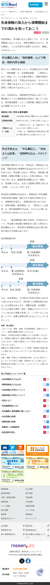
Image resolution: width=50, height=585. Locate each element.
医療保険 (4, 489)
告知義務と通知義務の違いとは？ (16, 411)
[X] (21, 561)
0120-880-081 (20, 569)
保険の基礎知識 (26, 12)
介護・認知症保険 (8, 497)
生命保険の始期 (9, 416)
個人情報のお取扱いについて (35, 535)
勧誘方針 (29, 526)
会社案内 (4, 526)
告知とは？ (7, 400)
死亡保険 (29, 493)
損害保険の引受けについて (13, 395)
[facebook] (28, 561)
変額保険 (4, 502)
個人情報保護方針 (8, 534)
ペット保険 (5, 506)
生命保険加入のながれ (11, 379)
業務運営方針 (6, 530)
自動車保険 (30, 506)
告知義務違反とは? (10, 406)
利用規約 (29, 514)
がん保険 (29, 489)
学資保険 (29, 497)
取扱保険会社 (31, 530)
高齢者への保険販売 (10, 427)
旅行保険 (4, 510)
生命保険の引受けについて (13, 390)
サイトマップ (31, 518)
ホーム (3, 12)
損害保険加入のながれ (11, 384)
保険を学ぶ (13, 12)
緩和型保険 (5, 493)
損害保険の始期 (9, 422)
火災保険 (29, 502)
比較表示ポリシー (8, 518)
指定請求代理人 (9, 432)
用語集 (3, 514)
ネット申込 (30, 510)
